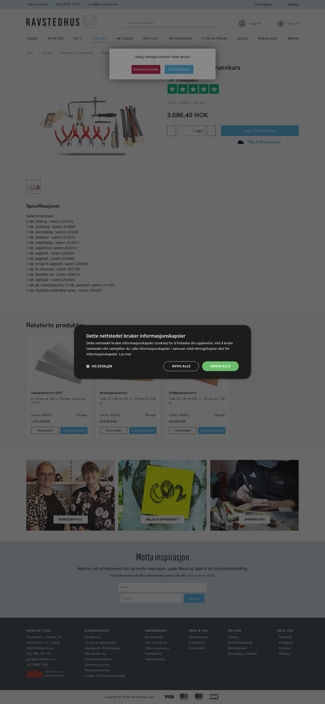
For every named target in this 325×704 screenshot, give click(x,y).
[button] (99, 366)
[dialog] (162, 352)
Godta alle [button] (220, 366)
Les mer (125, 354)
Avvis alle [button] (181, 366)
